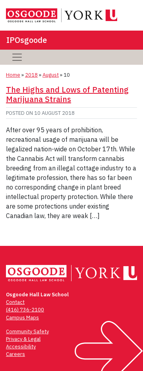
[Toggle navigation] (17, 57)
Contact (15, 302)
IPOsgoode (26, 40)
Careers (15, 354)
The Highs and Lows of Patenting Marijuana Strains (67, 94)
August (51, 74)
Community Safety (27, 331)
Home (13, 74)
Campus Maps (22, 317)
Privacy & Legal (23, 339)
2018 (31, 74)
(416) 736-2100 (25, 309)
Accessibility (21, 346)
